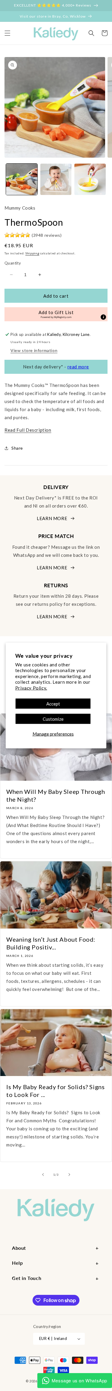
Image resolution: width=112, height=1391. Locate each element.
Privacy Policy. (31, 687)
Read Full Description (27, 430)
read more (78, 366)
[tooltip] (103, 317)
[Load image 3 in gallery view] (90, 179)
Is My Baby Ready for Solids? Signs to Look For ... (55, 1090)
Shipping (32, 253)
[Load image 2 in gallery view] (56, 179)
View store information (33, 350)
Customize (53, 719)
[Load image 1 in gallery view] (21, 179)
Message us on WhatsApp (79, 1380)
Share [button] (17, 448)
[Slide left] (43, 1174)
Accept (53, 703)
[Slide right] (69, 1174)
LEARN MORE (52, 518)
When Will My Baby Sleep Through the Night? (55, 795)
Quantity (12, 263)
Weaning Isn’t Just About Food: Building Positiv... (50, 943)
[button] (7, 33)
